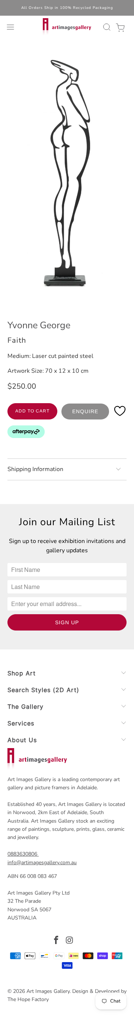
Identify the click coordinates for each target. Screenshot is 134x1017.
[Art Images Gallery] (67, 27)
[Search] (106, 27)
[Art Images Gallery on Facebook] (56, 941)
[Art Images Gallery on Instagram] (69, 941)
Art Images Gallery (48, 991)
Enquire (85, 411)
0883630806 (22, 854)
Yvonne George (38, 325)
